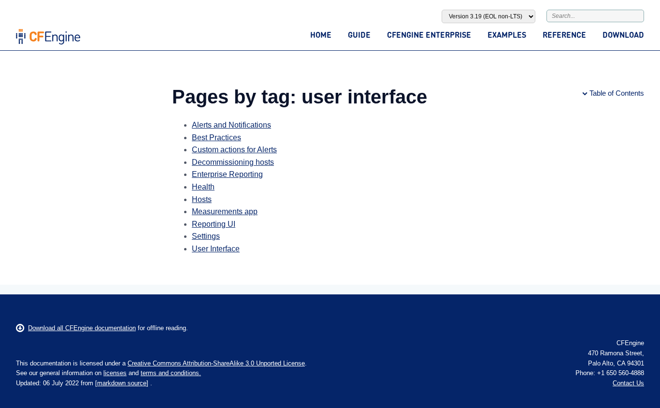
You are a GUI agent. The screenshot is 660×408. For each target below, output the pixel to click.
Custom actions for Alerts (234, 150)
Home (320, 34)
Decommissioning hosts (233, 162)
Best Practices (216, 137)
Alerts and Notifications (231, 125)
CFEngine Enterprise (429, 34)
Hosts (202, 199)
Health (203, 187)
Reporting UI (213, 224)
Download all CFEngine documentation (82, 328)
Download (623, 34)
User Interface (216, 249)
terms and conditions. (171, 373)
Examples (507, 34)
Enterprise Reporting (227, 174)
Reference (564, 34)
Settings (206, 236)
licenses (115, 373)
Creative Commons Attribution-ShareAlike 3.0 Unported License (216, 363)
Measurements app (225, 211)
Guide (359, 34)
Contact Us (628, 383)
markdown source (121, 383)
